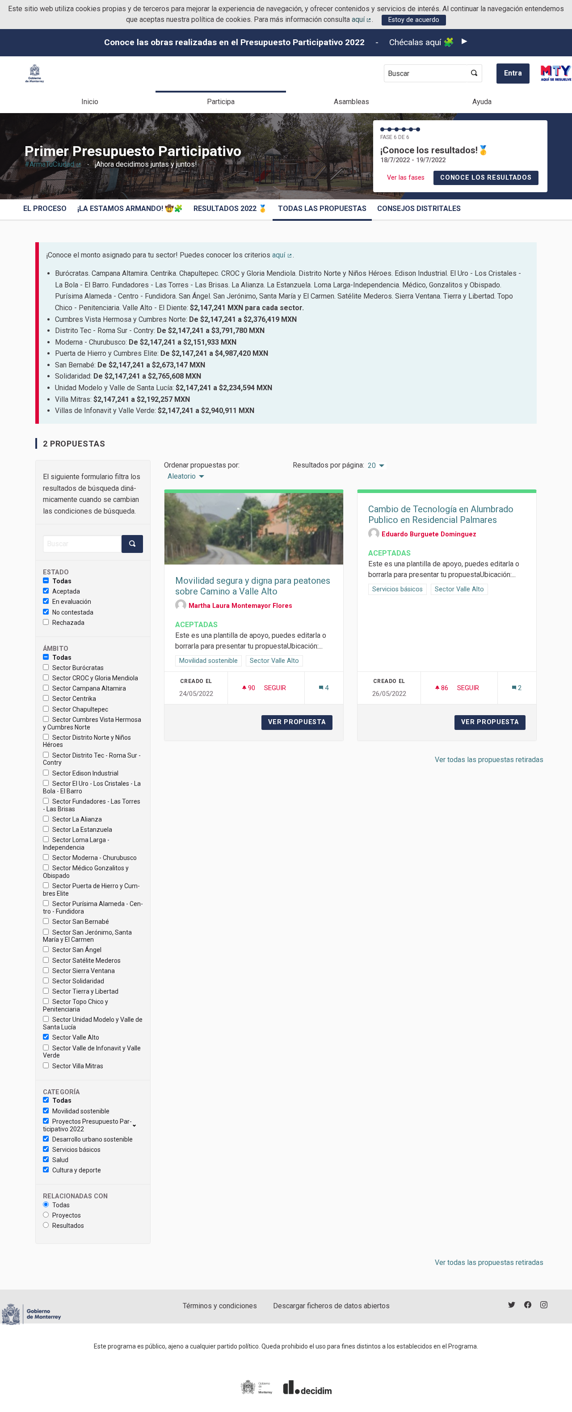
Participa (221, 101)
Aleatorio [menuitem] (182, 476)
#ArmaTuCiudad (53, 164)
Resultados (68, 1225)
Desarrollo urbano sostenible (92, 1139)
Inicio (89, 101)
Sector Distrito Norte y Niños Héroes (87, 741)
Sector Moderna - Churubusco (94, 857)
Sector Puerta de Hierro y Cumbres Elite (91, 889)
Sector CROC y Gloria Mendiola (95, 678)
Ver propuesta (300, 722)
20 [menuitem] (372, 465)
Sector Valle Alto (75, 1037)
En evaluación (71, 601)
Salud (60, 1159)
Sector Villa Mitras (77, 1066)
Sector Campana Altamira (89, 688)
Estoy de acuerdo (413, 20)
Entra (513, 73)
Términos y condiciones (220, 1306)
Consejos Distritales (419, 208)
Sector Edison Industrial (85, 773)
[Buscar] (474, 73)
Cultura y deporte (76, 1170)
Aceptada (66, 591)
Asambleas (351, 101)
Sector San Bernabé (80, 921)
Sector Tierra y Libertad (85, 991)
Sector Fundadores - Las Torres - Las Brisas (91, 805)
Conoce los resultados (485, 177)
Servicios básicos (76, 1149)
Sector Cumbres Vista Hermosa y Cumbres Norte (92, 723)
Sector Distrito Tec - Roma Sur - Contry (92, 759)
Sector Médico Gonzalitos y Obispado (86, 871)
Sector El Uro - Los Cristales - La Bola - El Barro (92, 787)
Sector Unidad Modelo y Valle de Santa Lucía (93, 1023)
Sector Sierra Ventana (83, 970)
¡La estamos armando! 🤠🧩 (130, 208)
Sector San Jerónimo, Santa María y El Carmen (87, 936)
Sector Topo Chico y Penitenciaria (75, 1005)
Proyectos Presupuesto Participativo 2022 (87, 1125)
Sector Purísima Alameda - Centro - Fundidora (93, 907)
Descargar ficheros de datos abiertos (331, 1306)
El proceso (45, 208)
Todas (62, 581)
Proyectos (66, 1215)
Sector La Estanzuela (82, 829)
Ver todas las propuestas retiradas (489, 759)
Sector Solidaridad (78, 981)
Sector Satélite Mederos (86, 960)
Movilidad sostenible (80, 1111)
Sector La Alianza (77, 819)
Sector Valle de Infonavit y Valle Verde (92, 1052)
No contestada (72, 612)
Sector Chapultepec (80, 709)
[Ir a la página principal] (35, 73)
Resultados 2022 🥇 (230, 208)
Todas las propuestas (322, 208)
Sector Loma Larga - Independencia (76, 843)
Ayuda (482, 101)
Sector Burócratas (78, 667)
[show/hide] (138, 1125)
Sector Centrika (74, 698)
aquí (362, 19)
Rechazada (68, 622)
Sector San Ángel (76, 949)
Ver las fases (406, 177)
